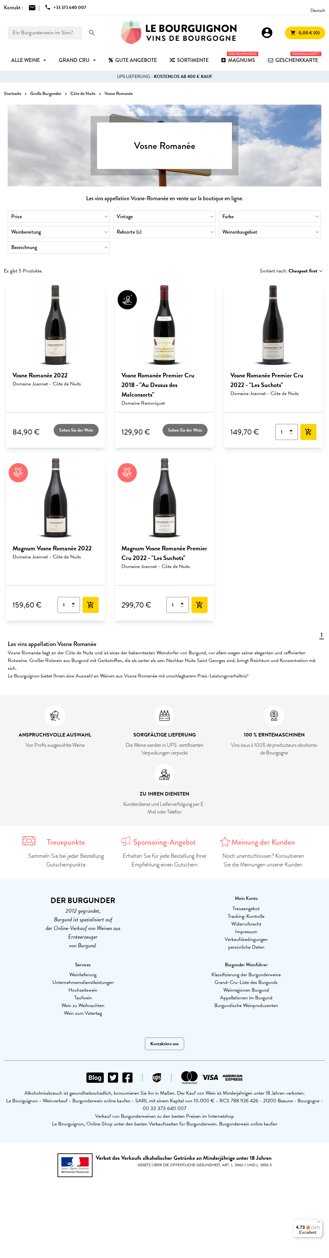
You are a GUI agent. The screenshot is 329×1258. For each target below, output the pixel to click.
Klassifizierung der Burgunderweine (246, 974)
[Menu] (319, 1223)
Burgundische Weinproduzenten (246, 1005)
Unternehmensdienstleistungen (83, 982)
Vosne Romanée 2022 (40, 375)
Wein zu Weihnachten (82, 1005)
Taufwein (83, 998)
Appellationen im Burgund (246, 998)
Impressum (246, 931)
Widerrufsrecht (246, 924)
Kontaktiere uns (164, 1043)
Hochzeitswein (82, 990)
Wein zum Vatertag (83, 1013)
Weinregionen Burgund (246, 990)
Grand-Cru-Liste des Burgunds (246, 982)
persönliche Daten (246, 947)
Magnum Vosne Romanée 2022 (52, 548)
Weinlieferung (82, 974)
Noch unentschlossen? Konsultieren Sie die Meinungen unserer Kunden (263, 860)
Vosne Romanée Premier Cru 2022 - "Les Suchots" (266, 380)
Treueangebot (246, 908)
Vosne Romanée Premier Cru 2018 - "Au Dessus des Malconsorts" (157, 384)
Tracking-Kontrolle (246, 916)
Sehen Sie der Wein (76, 430)
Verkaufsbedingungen (246, 939)
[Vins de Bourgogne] (178, 33)
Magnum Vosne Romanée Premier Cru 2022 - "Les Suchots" (164, 553)
